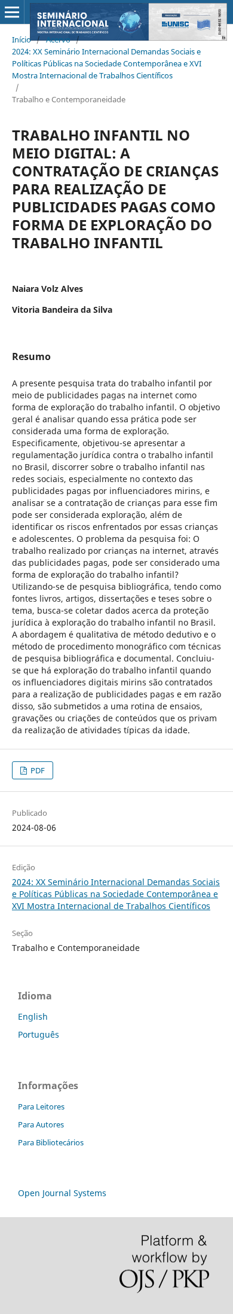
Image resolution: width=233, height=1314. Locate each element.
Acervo (58, 39)
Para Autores (41, 1124)
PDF (37, 770)
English (33, 1016)
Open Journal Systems (62, 1193)
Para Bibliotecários (51, 1142)
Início (21, 39)
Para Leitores (41, 1106)
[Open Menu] (12, 12)
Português (38, 1034)
